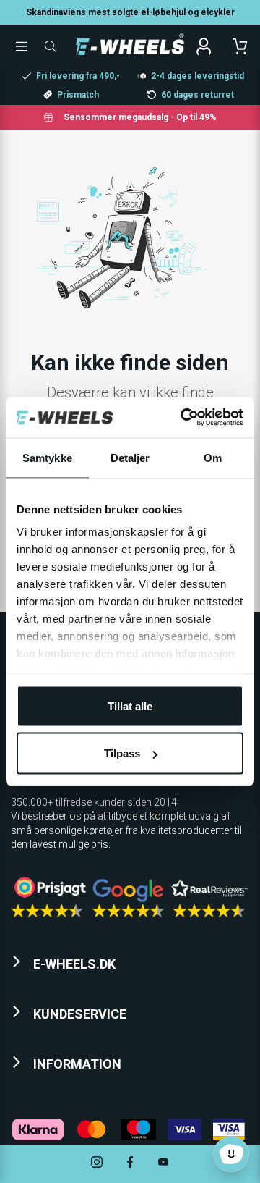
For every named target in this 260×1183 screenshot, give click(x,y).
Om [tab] (213, 457)
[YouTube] (163, 1164)
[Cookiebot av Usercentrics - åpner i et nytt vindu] (183, 417)
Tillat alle (130, 705)
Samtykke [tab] (47, 457)
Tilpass (122, 753)
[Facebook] (130, 1164)
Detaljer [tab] (130, 457)
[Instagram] (96, 1164)
